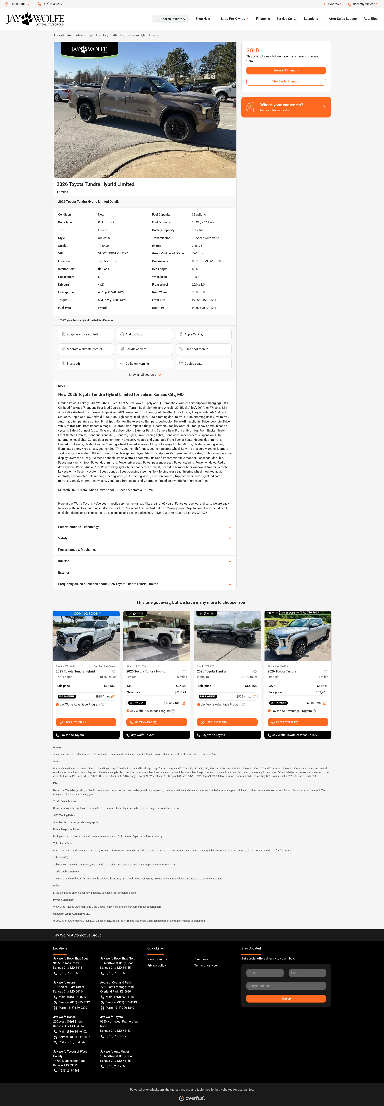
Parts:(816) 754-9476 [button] (73, 1042)
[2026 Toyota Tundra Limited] (297, 636)
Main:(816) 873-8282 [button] (73, 997)
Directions (201, 959)
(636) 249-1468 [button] (69, 1070)
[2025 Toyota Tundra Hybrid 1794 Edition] (86, 636)
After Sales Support (343, 19)
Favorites (332, 4)
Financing (263, 19)
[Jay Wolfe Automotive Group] (35, 19)
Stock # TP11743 (207, 666)
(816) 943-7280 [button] (52, 4)
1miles (323, 677)
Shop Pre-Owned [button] (233, 19)
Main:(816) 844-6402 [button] (73, 1031)
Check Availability (75, 722)
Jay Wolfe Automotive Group (72, 35)
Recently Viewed (364, 4)
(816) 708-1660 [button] (69, 973)
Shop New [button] (202, 19)
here (115, 906)
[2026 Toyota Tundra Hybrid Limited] (156, 636)
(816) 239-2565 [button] (116, 1066)
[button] (18, 4)
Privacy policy (156, 965)
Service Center (287, 19)
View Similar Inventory (286, 81)
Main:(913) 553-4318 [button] (120, 997)
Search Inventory (173, 19)
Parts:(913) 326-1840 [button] (120, 1008)
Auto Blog (371, 19)
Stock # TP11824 (65, 666)
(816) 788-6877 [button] (116, 1036)
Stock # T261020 (136, 666)
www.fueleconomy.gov (80, 794)
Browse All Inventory (286, 70)
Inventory (102, 35)
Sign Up (286, 998)
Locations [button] (311, 19)
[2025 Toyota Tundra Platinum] (227, 636)
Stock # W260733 (278, 666)
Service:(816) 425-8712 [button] (74, 1002)
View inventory (157, 959)
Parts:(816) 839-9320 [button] (73, 1008)
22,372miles (249, 677)
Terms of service (205, 965)
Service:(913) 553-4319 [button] (121, 1002)
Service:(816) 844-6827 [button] (74, 1037)
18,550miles (108, 677)
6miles (182, 677)
